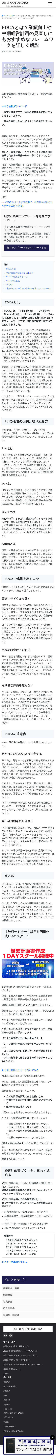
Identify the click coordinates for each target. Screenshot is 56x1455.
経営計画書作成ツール (12, 1369)
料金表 (6, 1422)
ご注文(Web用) (9, 1426)
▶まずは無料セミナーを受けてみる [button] (20, 1070)
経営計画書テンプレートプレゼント (17, 1360)
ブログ (11, 16)
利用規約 (6, 1391)
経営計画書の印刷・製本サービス (16, 1346)
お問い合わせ (8, 1417)
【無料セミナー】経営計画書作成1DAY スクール (28, 288)
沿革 (5, 1396)
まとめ (9, 284)
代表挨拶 (6, 1400)
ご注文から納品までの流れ (13, 1431)
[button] (14, 106)
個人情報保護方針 (10, 1386)
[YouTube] (5, 1335)
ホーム (4, 16)
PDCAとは (11, 269)
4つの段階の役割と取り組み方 (19, 273)
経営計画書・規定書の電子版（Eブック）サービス (23, 1365)
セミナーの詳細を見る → (15, 1262)
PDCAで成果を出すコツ (17, 276)
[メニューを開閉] (50, 3)
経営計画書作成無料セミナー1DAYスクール (20, 1351)
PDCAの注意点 (13, 280)
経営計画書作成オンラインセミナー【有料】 (20, 1355)
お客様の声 (7, 1409)
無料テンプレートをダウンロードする (26, 247)
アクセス (6, 1405)
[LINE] (11, 1335)
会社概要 (6, 1382)
